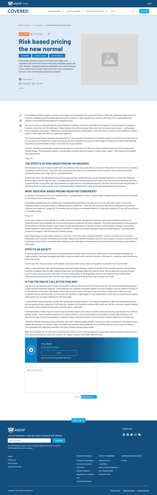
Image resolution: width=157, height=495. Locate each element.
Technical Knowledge (84, 481)
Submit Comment (86, 397)
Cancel (76, 397)
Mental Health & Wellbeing (108, 467)
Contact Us (12, 460)
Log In (59, 353)
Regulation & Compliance (85, 474)
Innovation (80, 467)
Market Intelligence (57, 55)
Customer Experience (84, 464)
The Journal (38, 25)
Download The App (14, 467)
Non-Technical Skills (106, 471)
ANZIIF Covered (24, 25)
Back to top (77, 420)
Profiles (124, 460)
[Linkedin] (20, 120)
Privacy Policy (39, 446)
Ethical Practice (104, 460)
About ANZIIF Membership (63, 358)
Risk (78, 478)
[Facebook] (20, 126)
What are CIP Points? (47, 358)
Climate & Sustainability (85, 460)
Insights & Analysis (40, 55)
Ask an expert (12, 463)
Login (149, 4)
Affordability (25, 55)
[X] (20, 131)
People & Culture (105, 474)
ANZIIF (10, 456)
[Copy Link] (20, 115)
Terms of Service (129, 490)
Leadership (103, 464)
